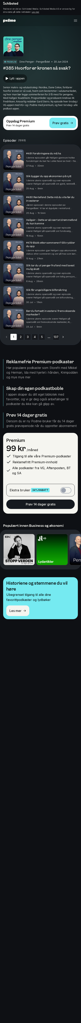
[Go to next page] (63, 337)
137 (56, 337)
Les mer (35, 12)
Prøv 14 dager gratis (40, 504)
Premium (15, 440)
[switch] (65, 490)
